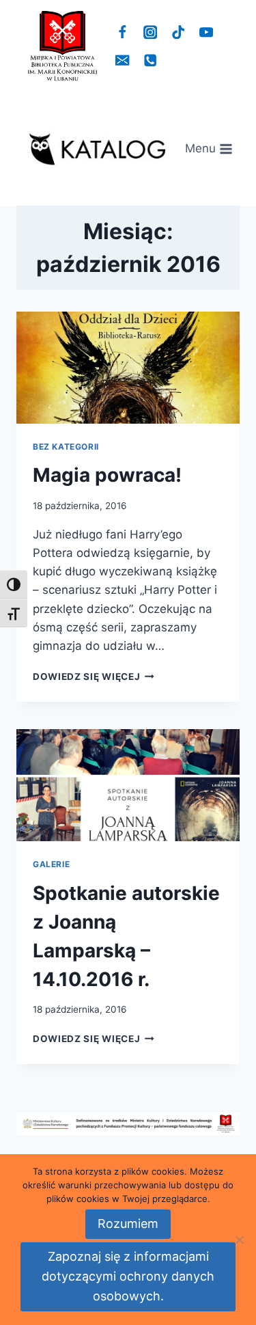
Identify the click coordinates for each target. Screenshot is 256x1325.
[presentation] (128, 368)
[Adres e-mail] (123, 60)
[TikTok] (179, 32)
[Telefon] (151, 60)
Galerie (51, 864)
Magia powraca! (107, 475)
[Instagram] (151, 32)
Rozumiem (128, 1223)
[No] (239, 1239)
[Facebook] (123, 32)
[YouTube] (206, 32)
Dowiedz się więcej (93, 676)
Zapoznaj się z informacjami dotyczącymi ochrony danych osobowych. (128, 1276)
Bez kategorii (66, 446)
